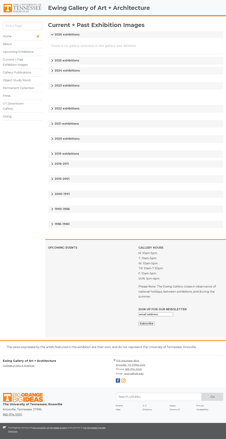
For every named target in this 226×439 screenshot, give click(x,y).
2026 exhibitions (67, 34)
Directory (147, 409)
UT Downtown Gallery (13, 106)
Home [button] (7, 36)
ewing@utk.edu (134, 373)
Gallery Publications (17, 72)
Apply (173, 405)
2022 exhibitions (66, 108)
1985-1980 (62, 224)
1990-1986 (62, 209)
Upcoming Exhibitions (18, 52)
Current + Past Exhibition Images (15, 62)
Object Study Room (17, 80)
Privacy (200, 405)
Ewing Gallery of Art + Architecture (99, 7)
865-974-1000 (12, 414)
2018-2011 (61, 163)
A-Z (145, 405)
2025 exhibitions (66, 60)
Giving (7, 116)
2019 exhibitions (66, 153)
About (7, 44)
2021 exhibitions (66, 123)
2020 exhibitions (67, 138)
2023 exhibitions (66, 85)
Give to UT (175, 409)
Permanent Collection (18, 88)
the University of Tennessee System (49, 427)
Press (6, 95)
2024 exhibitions (67, 70)
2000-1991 (62, 194)
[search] (22, 26)
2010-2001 (62, 178)
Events (119, 405)
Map (118, 409)
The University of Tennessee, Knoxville (22, 12)
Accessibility (202, 409)
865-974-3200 (133, 369)
